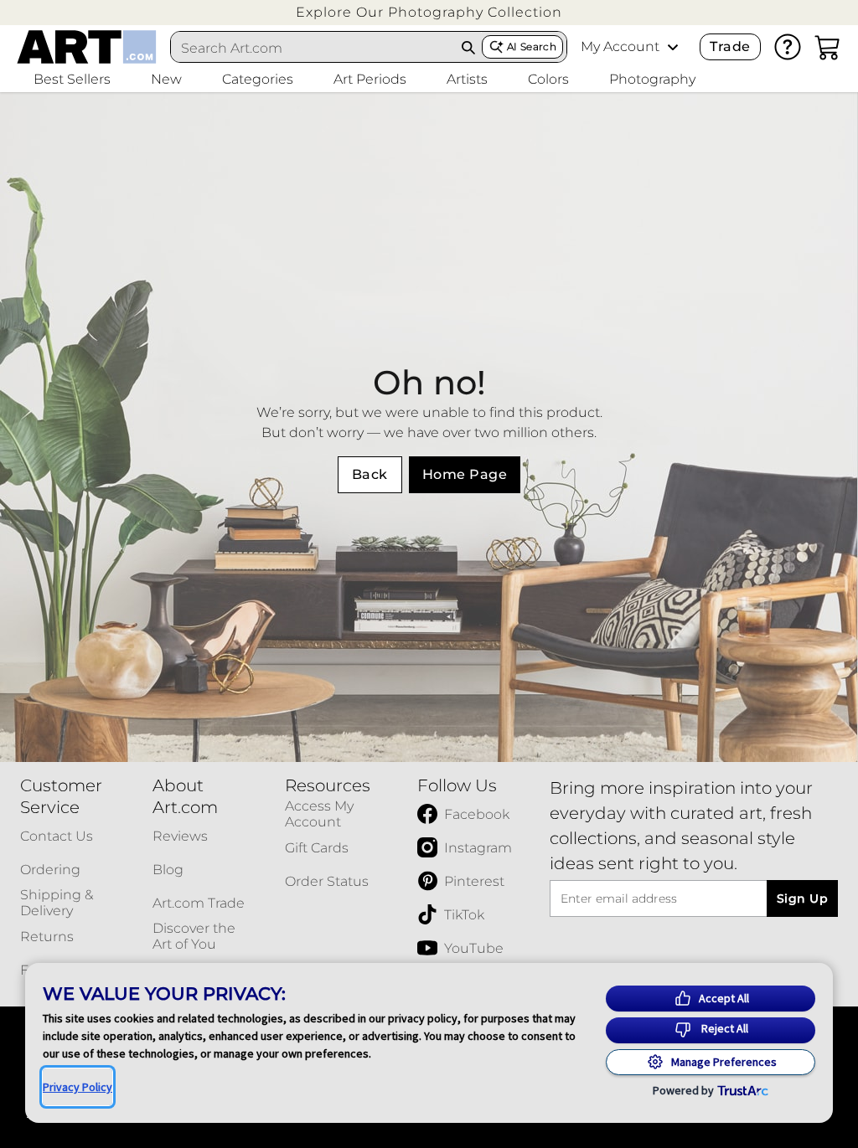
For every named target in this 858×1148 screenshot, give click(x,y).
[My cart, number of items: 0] (827, 46)
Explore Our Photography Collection (429, 12)
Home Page (464, 474)
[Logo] (87, 47)
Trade (730, 46)
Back (370, 474)
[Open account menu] (672, 46)
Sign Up (802, 898)
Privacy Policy (77, 1086)
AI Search (531, 46)
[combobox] (313, 48)
